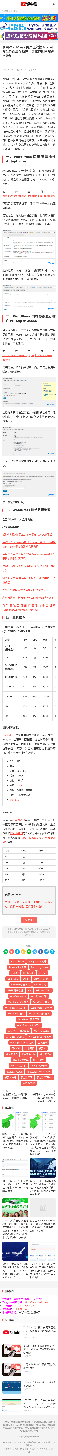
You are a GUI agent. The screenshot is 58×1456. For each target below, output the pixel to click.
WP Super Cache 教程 (39, 1036)
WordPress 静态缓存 (18, 1031)
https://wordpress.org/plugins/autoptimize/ (28, 195)
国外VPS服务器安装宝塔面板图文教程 (24, 590)
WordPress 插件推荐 (39, 1013)
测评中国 (29, 4)
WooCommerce (18, 996)
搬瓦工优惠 (45, 1054)
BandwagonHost (39, 967)
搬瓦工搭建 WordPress (38, 1071)
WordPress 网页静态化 (28, 1025)
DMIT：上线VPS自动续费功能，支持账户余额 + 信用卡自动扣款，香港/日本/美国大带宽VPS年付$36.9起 (43, 1270)
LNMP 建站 (40, 984)
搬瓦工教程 (10, 1077)
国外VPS (16, 1048)
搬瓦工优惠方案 (21, 1060)
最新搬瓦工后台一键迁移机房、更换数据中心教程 (14, 1096)
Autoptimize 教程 (37, 961)
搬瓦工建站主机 (18, 1065)
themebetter (41, 1442)
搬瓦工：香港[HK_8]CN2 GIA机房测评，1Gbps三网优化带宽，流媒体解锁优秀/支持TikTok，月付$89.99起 (15, 1141)
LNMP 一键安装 (42, 978)
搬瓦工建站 (38, 1060)
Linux (19, 785)
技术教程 (6, 11)
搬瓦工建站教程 (39, 1065)
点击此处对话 (20, 1309)
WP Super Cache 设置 (21, 1042)
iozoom (42, 973)
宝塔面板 (29, 1048)
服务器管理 (26, 1077)
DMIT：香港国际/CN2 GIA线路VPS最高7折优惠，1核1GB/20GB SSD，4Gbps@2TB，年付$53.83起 (15, 1270)
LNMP (26, 978)
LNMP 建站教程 (15, 990)
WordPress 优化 (39, 996)
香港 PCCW (29, 1083)
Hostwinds (8, 735)
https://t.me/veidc (24, 1305)
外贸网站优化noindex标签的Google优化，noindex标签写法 (43, 1097)
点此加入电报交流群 (17, 902)
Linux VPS (35, 837)
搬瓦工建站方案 (15, 1071)
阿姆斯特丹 (16, 833)
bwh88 (14, 973)
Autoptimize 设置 (17, 967)
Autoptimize (17, 961)
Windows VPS (43, 990)
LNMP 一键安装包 (20, 984)
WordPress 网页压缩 (28, 1019)
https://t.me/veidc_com (36, 1302)
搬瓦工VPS (11, 1054)
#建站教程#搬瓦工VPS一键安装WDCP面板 (27, 534)
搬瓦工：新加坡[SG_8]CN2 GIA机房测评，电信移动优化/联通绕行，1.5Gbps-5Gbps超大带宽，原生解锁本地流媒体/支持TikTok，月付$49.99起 (43, 1144)
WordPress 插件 (16, 1013)
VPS (23, 837)
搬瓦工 (42, 1048)
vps (29, 990)
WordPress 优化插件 (18, 1002)
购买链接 (14, 799)
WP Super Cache (15, 1036)
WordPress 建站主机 (15, 1007)
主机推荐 (42, 1042)
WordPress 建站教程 (41, 1007)
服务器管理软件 (45, 1077)
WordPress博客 (41, 1031)
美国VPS (20, 820)
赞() (32, 69)
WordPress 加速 (41, 1002)
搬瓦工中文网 (28, 1054)
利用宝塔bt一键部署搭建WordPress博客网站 (28, 597)
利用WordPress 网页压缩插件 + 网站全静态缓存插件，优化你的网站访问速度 (28, 51)
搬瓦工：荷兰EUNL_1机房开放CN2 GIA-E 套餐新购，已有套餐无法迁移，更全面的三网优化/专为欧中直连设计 (43, 1187)
